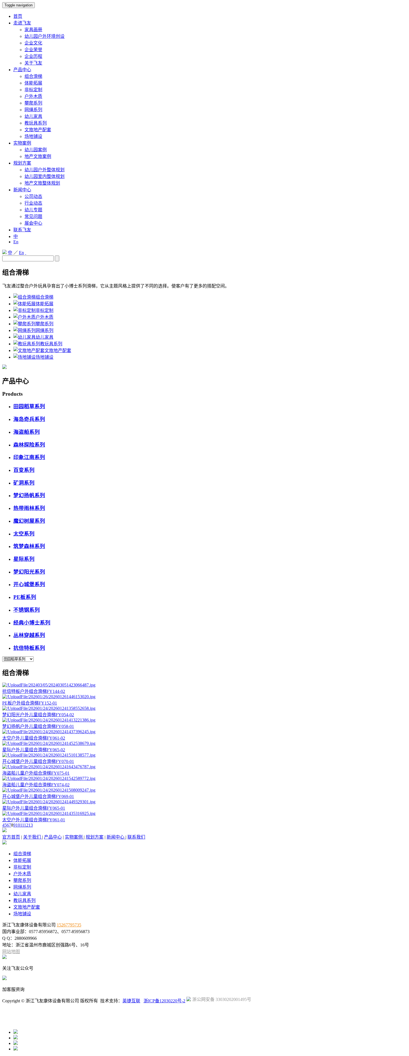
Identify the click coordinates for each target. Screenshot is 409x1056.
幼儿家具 (33, 116)
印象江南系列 (29, 457)
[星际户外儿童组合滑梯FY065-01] (48, 801)
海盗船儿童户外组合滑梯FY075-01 (36, 773)
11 (22, 825)
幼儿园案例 (35, 149)
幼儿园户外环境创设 (44, 36)
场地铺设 (33, 136)
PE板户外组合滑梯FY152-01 (29, 703)
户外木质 (33, 96)
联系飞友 (22, 229)
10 (18, 825)
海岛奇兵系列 (29, 419)
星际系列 (24, 559)
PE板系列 (24, 597)
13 (30, 825)
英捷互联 (131, 1000)
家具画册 (33, 29)
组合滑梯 (33, 76)
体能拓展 (33, 83)
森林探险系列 (29, 445)
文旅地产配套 (37, 129)
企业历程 (33, 56)
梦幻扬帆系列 (29, 495)
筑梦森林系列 (29, 546)
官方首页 (11, 837)
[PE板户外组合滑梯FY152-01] (48, 696)
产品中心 (22, 69)
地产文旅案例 (37, 156)
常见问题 (33, 216)
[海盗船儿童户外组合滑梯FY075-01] (48, 766)
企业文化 (33, 43)
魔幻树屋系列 (29, 521)
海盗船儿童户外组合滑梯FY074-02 (36, 784)
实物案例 (22, 143)
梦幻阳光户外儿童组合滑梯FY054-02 (38, 714)
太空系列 (24, 534)
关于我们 (32, 837)
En (15, 241)
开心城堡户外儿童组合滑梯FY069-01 (38, 796)
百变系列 (24, 470)
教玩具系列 (35, 123)
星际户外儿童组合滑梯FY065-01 (33, 808)
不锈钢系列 (26, 610)
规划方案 (22, 163)
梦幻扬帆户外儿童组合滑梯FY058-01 (38, 726)
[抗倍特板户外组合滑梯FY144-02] (48, 685)
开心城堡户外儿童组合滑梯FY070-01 (38, 761)
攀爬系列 (33, 103)
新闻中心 (22, 189)
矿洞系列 (24, 483)
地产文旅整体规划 (42, 183)
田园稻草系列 (29, 406)
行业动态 (33, 203)
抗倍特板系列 (29, 648)
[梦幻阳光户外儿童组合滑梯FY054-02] (48, 708)
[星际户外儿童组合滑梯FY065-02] (48, 743)
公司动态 (33, 196)
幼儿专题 (33, 209)
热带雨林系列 (29, 508)
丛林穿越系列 (29, 635)
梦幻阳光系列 (29, 572)
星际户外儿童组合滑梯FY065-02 (33, 749)
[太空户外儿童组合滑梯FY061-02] (48, 731)
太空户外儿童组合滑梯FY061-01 (33, 819)
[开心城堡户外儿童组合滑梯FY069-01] (48, 790)
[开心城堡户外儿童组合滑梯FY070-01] (48, 755)
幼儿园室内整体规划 (44, 176)
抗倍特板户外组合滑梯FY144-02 (33, 691)
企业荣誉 (33, 49)
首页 (17, 16)
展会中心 (33, 223)
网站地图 (11, 951)
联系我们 (136, 837)
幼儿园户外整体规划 (44, 169)
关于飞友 (33, 63)
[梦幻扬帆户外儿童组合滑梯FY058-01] (48, 720)
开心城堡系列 (29, 584)
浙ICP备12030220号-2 (164, 1000)
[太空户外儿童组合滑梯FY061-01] (48, 813)
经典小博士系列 (31, 623)
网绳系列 (33, 109)
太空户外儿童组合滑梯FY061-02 (33, 738)
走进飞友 (22, 23)
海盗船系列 (26, 432)
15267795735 (69, 925)
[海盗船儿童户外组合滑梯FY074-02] (48, 778)
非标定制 (33, 89)
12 (26, 825)
